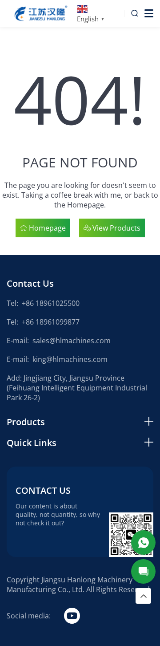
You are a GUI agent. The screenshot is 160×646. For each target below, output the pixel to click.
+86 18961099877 (51, 322)
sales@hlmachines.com (71, 340)
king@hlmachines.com (70, 359)
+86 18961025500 (51, 303)
